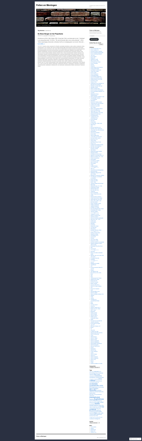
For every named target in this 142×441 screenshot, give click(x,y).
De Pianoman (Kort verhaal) (96, 210)
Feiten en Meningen (46, 5)
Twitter (92, 296)
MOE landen (44, 59)
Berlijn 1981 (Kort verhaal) (95, 308)
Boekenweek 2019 (94, 280)
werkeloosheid (68, 64)
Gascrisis (92, 262)
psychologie (96, 411)
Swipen (92, 164)
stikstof (94, 414)
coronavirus (96, 379)
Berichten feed (93, 429)
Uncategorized (41, 47)
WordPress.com (93, 432)
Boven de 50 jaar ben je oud (96, 127)
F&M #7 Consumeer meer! (95, 215)
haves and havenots (75, 54)
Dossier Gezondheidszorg (95, 110)
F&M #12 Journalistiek (95, 340)
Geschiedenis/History (94, 115)
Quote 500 (92, 120)
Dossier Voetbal (93, 72)
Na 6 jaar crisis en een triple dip (96, 320)
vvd (58, 64)
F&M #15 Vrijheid (94, 338)
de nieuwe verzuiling (80, 48)
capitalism (91, 374)
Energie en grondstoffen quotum (96, 77)
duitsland (39, 51)
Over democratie (93, 227)
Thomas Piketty (93, 140)
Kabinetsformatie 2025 (95, 188)
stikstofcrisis (99, 414)
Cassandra (92, 92)
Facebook (102, 387)
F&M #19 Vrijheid (94, 292)
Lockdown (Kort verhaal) (95, 104)
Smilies (92, 319)
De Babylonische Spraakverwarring (97, 144)
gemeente (46, 54)
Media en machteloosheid (95, 88)
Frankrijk (75, 52)
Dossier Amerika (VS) (95, 49)
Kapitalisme (67, 46)
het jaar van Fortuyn (63, 55)
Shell (91, 247)
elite (82, 51)
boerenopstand (69, 47)
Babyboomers (93, 124)
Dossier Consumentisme (95, 158)
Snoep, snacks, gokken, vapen (96, 200)
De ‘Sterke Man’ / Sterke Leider (96, 123)
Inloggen (92, 428)
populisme (80, 60)
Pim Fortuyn (54, 60)
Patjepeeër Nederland (46, 60)
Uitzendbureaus (93, 264)
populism (76, 60)
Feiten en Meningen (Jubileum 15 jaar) (97, 96)
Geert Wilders (40, 54)
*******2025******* (95, 212)
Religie (92, 303)
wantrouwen (61, 64)
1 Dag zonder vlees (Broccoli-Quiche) (97, 130)
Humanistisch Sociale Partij (95, 114)
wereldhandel (91, 418)
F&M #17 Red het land (95, 334)
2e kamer (48, 47)
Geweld (92, 347)
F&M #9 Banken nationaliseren (96, 343)
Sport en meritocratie (94, 162)
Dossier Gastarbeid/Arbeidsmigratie (97, 52)
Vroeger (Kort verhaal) (95, 71)
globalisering (91, 391)
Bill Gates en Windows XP (95, 326)
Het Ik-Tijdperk (93, 159)
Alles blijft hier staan (94, 271)
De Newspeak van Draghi (95, 323)
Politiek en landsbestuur (95, 204)
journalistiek (62, 46)
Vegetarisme (93, 191)
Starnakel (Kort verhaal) (95, 279)
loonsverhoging (71, 58)
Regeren (92, 360)
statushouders (75, 62)
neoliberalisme (61, 59)
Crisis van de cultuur (94, 239)
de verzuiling (61, 50)
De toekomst (93, 224)
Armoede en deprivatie (95, 322)
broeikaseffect (100, 373)
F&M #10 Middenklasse (95, 342)
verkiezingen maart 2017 (63, 63)
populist (39, 62)
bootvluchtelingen (92, 373)
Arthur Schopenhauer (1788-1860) (97, 112)
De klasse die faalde (94, 180)
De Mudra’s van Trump (95, 207)
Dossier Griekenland (94, 192)
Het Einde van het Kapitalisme (96, 146)
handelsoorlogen (92, 393)
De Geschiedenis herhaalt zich (96, 76)
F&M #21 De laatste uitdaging (96, 286)
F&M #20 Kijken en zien (95, 291)
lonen (59, 58)
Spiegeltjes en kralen (94, 87)
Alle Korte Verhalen (94, 211)
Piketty (97, 408)
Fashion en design (94, 312)
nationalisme (50, 59)
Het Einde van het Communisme (96, 128)
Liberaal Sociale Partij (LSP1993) (97, 332)
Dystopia (92, 64)
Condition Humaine (94, 166)
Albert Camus (91, 371)
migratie (99, 405)
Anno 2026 (93, 55)
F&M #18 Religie (94, 314)
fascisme (54, 52)
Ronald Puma (52, 35)
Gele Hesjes (93, 251)
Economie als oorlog (94, 80)
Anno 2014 (93, 324)
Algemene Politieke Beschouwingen (97, 183)
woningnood (77, 64)
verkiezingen (55, 63)
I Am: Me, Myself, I (94, 304)
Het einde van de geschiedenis (95, 394)
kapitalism (74, 55)
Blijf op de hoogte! (94, 39)
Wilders (72, 64)
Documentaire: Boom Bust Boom (96, 246)
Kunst (92, 302)
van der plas (45, 63)
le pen (83, 56)
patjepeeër (40, 60)
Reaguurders (93, 311)
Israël (92, 126)
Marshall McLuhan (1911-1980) (96, 186)
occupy (71, 59)
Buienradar (93, 223)
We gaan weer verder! (94, 240)
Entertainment (93, 348)
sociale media (100, 413)
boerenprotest (75, 47)
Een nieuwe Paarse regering (95, 138)
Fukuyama (79, 52)
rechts (47, 62)
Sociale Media (93, 122)
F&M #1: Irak (93, 359)
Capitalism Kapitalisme (95, 206)
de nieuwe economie (71, 48)
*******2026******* (95, 167)
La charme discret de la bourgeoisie (54, 56)
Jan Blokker (93, 259)
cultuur (48, 46)
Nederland (55, 59)
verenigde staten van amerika (94, 417)
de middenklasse (63, 48)
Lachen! (92, 352)
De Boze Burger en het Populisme (50, 34)
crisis (53, 48)
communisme (98, 376)
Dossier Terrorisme (94, 179)
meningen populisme (93, 405)
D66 (59, 48)
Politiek (92, 362)
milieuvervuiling (92, 406)
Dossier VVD (93, 143)
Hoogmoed (93, 65)
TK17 (39, 63)
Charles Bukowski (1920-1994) (96, 199)
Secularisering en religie (95, 187)
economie (52, 46)
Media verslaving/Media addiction (97, 108)
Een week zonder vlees (95, 190)
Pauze (92, 276)
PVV (44, 62)
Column (98, 374)
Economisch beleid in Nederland (96, 51)
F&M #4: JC (93, 355)
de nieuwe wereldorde (42, 50)
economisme (74, 51)
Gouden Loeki (93, 220)
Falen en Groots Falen (95, 60)
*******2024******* (95, 231)
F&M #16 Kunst (94, 336)
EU (55, 46)
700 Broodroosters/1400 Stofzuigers (97, 103)
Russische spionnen (94, 202)
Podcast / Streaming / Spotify (96, 203)
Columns (44, 46)
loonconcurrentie (64, 58)
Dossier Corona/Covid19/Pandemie (97, 89)
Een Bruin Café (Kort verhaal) (96, 230)
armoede (58, 47)
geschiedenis (99, 390)
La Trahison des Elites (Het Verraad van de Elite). (72, 56)
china (95, 374)
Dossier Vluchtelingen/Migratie (96, 53)
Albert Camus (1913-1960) (95, 111)
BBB (64, 47)
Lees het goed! (93, 236)
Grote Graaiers (93, 163)
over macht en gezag (77, 59)
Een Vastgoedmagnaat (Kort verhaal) (97, 208)
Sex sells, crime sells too (95, 284)
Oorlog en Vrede (94, 81)
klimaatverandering (93, 402)
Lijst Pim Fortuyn (49, 58)
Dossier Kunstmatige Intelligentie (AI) (97, 91)
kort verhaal (100, 402)
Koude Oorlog (44, 56)
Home (39, 25)
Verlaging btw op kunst (95, 214)
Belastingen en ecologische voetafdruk (97, 175)
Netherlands (67, 59)
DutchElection (44, 51)
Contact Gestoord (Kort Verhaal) (96, 198)
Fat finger (92, 238)
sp (71, 62)
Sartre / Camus (93, 310)
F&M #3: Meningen (94, 356)
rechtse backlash (52, 62)
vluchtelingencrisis (41, 64)
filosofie (57, 46)
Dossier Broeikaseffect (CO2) (96, 48)
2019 (91, 287)
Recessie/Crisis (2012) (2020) (96, 272)
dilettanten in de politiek (74, 50)
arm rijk (54, 47)
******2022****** (94, 260)
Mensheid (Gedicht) (94, 152)
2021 (91, 266)
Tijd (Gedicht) (93, 150)
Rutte (57, 62)
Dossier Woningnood (94, 73)
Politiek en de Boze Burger (95, 232)
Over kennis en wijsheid (95, 160)
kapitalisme (79, 55)
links (54, 58)
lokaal (56, 58)
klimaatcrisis (99, 400)
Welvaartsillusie (93, 131)
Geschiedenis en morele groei (96, 69)
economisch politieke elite (57, 51)
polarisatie (59, 60)
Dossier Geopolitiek (94, 63)
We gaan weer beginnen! (95, 288)
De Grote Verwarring (94, 282)
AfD (51, 47)
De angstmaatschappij (94, 75)
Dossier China (93, 134)
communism (49, 48)
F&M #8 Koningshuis (95, 344)
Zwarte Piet (93, 306)
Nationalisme (93, 100)
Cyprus (92, 335)
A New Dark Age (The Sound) (96, 136)
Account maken (93, 426)
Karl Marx (91, 400)
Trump (41, 63)
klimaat (95, 400)
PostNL (92, 195)
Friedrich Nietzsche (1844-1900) (96, 79)
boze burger (80, 47)
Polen (63, 60)
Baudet (61, 47)
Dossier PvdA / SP (94, 139)
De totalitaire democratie (95, 258)
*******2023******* (95, 250)
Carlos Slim (93, 330)
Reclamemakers (93, 222)
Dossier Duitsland (94, 119)
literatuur (92, 403)
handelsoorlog (101, 391)
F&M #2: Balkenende (94, 358)
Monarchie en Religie (94, 234)
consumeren (92, 377)
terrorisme (91, 415)
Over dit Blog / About (46, 25)
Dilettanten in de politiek (95, 263)
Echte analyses (93, 228)
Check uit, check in (94, 315)
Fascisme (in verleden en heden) (96, 102)
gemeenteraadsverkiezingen (54, 54)
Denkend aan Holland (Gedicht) (96, 151)
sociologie (69, 62)
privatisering (78, 46)
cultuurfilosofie (99, 381)
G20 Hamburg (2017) (94, 235)
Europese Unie (97, 387)
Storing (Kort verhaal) (94, 226)
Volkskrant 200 (54, 64)
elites (39, 52)
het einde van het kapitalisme (52, 55)
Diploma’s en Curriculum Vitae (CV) (97, 155)
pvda (42, 62)
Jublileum (92, 295)
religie (83, 46)
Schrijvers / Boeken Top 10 (95, 307)
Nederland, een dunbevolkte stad (96, 85)
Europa (43, 52)
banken (100, 371)
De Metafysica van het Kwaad (96, 154)
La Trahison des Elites (94, 331)
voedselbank (48, 64)
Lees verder (41, 43)
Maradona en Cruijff (94, 59)
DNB (81, 50)
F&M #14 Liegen (94, 339)
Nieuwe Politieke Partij (95, 135)
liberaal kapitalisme (42, 58)
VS (91, 328)
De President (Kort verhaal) (95, 61)
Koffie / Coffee (93, 182)
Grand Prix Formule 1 (95, 216)
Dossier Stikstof (93, 56)
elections (79, 51)
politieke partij (70, 60)
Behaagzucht (93, 57)
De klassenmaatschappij (95, 68)
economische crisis (67, 51)
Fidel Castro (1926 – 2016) (95, 219)
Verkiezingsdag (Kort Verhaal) (96, 278)
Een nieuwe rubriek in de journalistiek (97, 242)
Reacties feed (93, 430)
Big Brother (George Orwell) (96, 142)
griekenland (96, 391)
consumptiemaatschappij (99, 377)
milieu (102, 405)
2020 (91, 275)
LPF (75, 58)
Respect (92, 327)
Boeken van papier (94, 283)
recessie (91, 413)
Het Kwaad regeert (94, 171)
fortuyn (61, 52)
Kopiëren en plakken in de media (96, 363)
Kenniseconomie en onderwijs (96, 196)
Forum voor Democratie (68, 52)
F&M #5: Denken (94, 354)
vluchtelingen (82, 63)
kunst (90, 403)
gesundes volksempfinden (65, 54)
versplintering (71, 63)
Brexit (45, 48)
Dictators (92, 270)
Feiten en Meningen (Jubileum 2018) (97, 294)
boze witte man (41, 48)
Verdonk (50, 63)
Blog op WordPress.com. (101, 437)
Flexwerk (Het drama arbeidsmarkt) (97, 218)
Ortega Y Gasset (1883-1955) (96, 194)
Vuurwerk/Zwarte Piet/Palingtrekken (97, 170)
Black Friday (93, 184)
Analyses (92, 298)
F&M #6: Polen (93, 350)
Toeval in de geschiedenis (95, 132)
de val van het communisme (52, 50)
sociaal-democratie (62, 62)
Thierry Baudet (82, 62)
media (71, 46)
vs (99, 417)
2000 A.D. (92, 168)
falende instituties (48, 52)
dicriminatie (66, 50)
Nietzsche (97, 406)
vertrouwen (76, 63)
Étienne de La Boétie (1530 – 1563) (97, 156)
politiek (74, 46)
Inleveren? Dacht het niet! (95, 346)
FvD (83, 52)
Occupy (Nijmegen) (94, 351)
